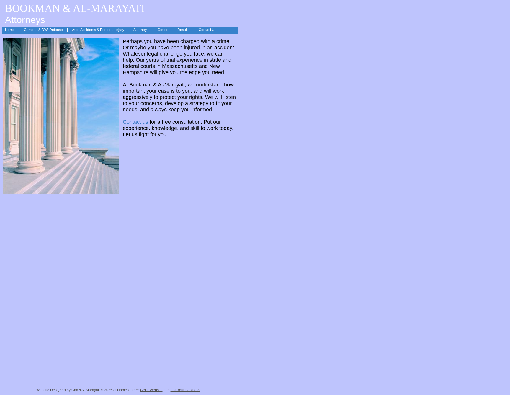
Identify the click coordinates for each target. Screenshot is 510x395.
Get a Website (151, 390)
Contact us (135, 122)
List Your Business (185, 390)
